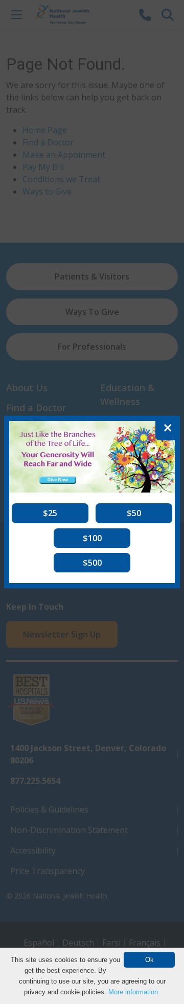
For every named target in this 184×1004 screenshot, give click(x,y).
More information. (134, 992)
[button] (50, 513)
